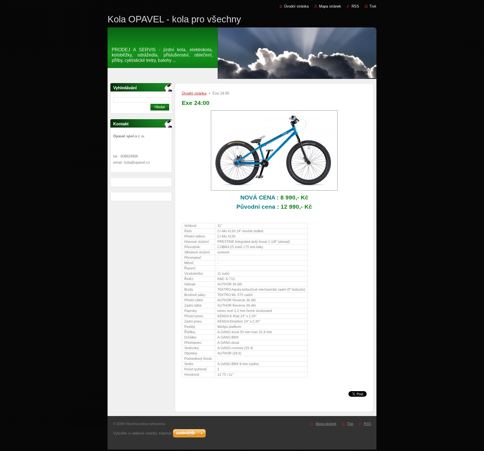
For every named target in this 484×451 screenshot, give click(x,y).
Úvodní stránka (296, 6)
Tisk (372, 6)
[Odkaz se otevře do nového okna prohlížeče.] (274, 191)
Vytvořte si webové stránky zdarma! (142, 433)
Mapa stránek (330, 6)
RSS (355, 6)
